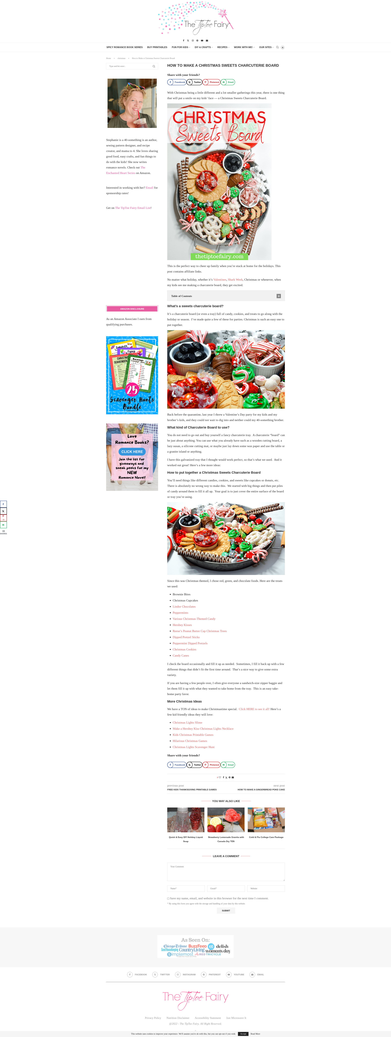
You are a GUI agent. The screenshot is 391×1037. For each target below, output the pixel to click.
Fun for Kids (180, 47)
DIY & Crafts (203, 47)
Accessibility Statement (208, 1017)
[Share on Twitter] (226, 777)
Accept (243, 1034)
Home (108, 58)
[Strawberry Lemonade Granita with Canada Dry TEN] (226, 820)
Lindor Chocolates (184, 606)
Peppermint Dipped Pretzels (190, 643)
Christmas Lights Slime (187, 722)
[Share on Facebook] (223, 777)
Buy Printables (157, 47)
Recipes (222, 47)
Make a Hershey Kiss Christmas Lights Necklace (203, 728)
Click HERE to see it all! (254, 709)
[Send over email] (3, 524)
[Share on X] (3, 511)
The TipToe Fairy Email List (133, 207)
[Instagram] (193, 40)
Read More (255, 1034)
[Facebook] (183, 40)
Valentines (219, 279)
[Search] (277, 47)
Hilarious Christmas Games (190, 740)
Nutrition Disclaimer (177, 1017)
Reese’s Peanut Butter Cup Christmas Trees (200, 631)
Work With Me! (243, 47)
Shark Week (235, 279)
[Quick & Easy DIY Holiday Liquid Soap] (185, 820)
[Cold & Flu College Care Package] (266, 820)
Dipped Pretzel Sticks (186, 637)
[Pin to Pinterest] (229, 777)
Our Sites (265, 47)
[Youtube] (202, 40)
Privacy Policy (153, 1017)
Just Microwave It (236, 1017)
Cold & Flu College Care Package (266, 837)
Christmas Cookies (184, 649)
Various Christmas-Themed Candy (194, 618)
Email (149, 187)
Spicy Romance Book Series (124, 47)
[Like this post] (220, 777)
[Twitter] (188, 40)
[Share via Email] (233, 777)
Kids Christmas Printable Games (193, 734)
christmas (121, 58)
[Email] (207, 40)
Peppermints (180, 612)
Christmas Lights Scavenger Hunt (194, 747)
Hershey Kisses (182, 625)
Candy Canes (181, 655)
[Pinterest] (197, 40)
